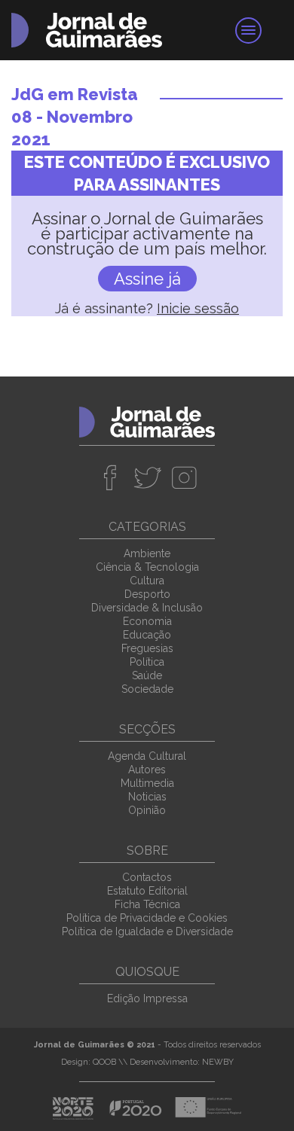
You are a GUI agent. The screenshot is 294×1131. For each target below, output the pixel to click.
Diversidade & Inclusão (147, 608)
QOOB (104, 1062)
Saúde (147, 675)
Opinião (147, 810)
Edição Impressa (147, 998)
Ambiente (147, 553)
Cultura (147, 581)
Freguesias (147, 648)
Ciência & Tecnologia (147, 567)
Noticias (147, 797)
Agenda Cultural (147, 756)
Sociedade (147, 689)
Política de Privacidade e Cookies (147, 918)
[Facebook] (110, 477)
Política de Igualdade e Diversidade (147, 931)
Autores (147, 770)
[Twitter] (147, 477)
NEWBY (218, 1062)
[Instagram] (184, 477)
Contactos (147, 877)
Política (147, 662)
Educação (147, 635)
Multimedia (147, 783)
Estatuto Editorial (147, 891)
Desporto (147, 594)
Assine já (147, 278)
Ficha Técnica (147, 904)
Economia (147, 621)
